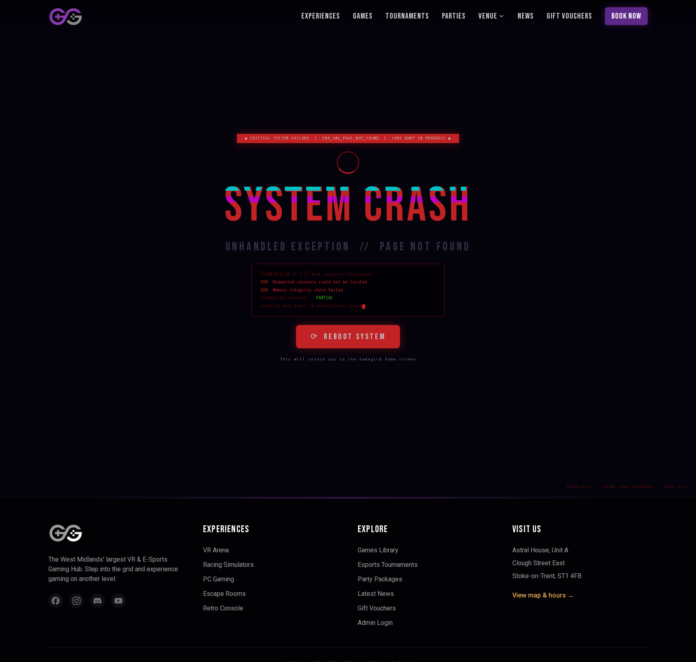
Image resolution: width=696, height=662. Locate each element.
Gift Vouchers (569, 16)
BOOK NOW (626, 16)
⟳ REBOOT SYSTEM (348, 336)
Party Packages (380, 579)
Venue (487, 16)
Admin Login (375, 623)
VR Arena (216, 550)
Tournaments (407, 16)
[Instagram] (76, 600)
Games (363, 16)
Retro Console (223, 608)
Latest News (376, 593)
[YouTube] (118, 600)
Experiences (320, 16)
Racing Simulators (228, 564)
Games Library (378, 550)
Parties (454, 16)
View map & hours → (543, 595)
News (526, 16)
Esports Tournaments (388, 564)
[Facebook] (55, 600)
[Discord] (97, 600)
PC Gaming (218, 579)
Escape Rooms (224, 593)
